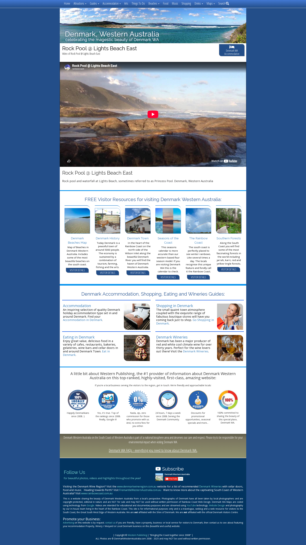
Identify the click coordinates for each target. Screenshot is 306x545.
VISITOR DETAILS (77, 270)
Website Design (217, 505)
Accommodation (77, 305)
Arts (126, 3)
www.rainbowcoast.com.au (97, 493)
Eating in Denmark (79, 337)
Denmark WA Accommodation (231, 52)
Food (165, 3)
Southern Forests (229, 238)
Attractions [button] (79, 3)
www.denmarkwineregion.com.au (136, 486)
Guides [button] (94, 3)
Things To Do (138, 3)
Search (222, 3)
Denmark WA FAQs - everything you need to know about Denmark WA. (153, 450)
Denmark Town (138, 238)
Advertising (68, 522)
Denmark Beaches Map (77, 240)
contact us (110, 522)
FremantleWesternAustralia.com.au (140, 490)
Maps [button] (210, 3)
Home (67, 3)
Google (90, 505)
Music (175, 3)
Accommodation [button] (111, 3)
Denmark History (108, 238)
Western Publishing (137, 535)
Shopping (186, 3)
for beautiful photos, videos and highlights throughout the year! (102, 478)
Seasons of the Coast (168, 240)
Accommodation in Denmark (82, 320)
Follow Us (74, 472)
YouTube (191, 505)
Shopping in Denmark (174, 305)
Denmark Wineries (172, 337)
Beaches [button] (153, 3)
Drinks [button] (197, 3)
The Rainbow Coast (198, 240)
